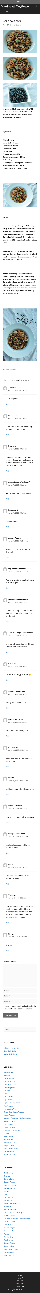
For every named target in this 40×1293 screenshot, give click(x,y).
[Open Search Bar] (36, 6)
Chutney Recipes (10, 1084)
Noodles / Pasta (9, 1121)
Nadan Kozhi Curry (10, 1054)
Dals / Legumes (9, 1088)
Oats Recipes (8, 1124)
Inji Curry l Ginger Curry (12, 1048)
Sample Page (20, 1286)
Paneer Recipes (9, 1127)
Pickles (6, 1133)
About (20, 1275)
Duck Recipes (8, 1097)
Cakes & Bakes (9, 1078)
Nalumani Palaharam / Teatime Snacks (17, 1118)
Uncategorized (10, 370)
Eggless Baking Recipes (12, 1103)
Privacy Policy (20, 1283)
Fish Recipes (8, 1106)
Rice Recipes (8, 1139)
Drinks (6, 1094)
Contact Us (20, 1278)
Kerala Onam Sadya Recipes (14, 1112)
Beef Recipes (8, 1072)
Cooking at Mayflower (15, 6)
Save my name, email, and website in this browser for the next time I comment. (20, 1007)
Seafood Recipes (10, 1142)
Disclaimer (20, 1281)
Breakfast (7, 1075)
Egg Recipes (8, 1100)
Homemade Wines (10, 1109)
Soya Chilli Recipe (10, 1051)
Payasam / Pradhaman (12, 1130)
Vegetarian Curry (9, 1155)
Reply (7, 404)
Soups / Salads (9, 1145)
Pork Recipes (8, 1136)
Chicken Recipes (10, 1081)
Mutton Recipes (9, 1115)
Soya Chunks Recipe (11, 1149)
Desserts (7, 1091)
